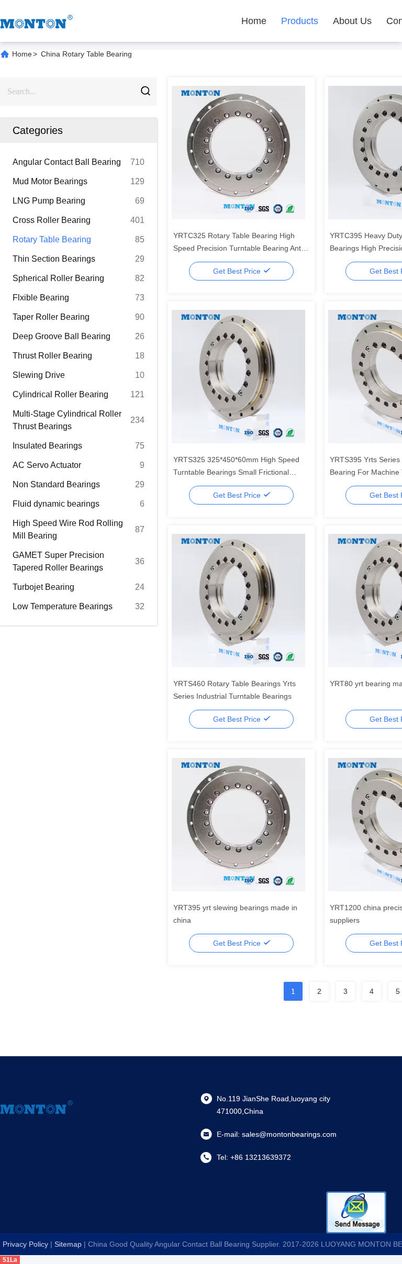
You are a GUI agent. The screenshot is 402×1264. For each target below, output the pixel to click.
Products (299, 21)
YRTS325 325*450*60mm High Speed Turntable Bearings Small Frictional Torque (236, 472)
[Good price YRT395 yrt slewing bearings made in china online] (238, 824)
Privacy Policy (25, 1244)
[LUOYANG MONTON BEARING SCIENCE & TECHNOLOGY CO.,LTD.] (36, 21)
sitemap (68, 1244)
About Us (352, 21)
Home (253, 21)
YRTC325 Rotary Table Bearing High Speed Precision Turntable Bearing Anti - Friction (240, 248)
